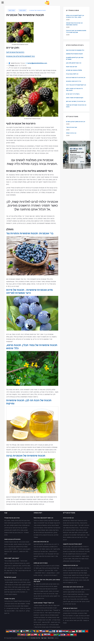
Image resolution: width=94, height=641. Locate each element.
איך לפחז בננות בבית (72, 74)
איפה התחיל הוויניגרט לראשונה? (72, 544)
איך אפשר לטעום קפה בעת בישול (43, 518)
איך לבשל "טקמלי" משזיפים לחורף (44, 603)
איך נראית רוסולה (71, 133)
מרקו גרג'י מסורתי (9, 598)
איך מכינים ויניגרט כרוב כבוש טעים (73, 587)
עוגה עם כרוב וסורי (71, 127)
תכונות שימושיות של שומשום (74, 53)
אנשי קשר (43, 638)
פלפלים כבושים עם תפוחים (74, 70)
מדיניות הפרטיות (35, 638)
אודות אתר (51, 638)
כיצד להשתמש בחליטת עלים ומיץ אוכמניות (20, 56)
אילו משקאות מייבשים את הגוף (75, 50)
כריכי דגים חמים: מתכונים (73, 81)
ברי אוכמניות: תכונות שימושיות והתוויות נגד (29, 233)
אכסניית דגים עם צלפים (41, 563)
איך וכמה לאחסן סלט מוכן (73, 63)
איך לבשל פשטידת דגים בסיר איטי (76, 85)
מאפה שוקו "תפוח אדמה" (11, 558)
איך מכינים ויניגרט (68, 518)
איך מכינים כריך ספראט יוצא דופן (75, 101)
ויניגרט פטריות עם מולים (70, 608)
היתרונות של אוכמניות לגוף (15, 52)
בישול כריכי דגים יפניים (72, 94)
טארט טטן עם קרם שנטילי (12, 518)
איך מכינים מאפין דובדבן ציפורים (75, 121)
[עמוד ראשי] (47, 2)
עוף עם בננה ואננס (71, 66)
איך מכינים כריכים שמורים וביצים (75, 77)
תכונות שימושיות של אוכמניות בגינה (25, 455)
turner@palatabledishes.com (37, 63)
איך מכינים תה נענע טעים (41, 541)
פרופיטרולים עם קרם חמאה (12, 539)
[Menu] (2, 2)
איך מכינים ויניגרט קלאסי (70, 565)
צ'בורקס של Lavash (10, 577)
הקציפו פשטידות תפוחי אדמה (74, 97)
